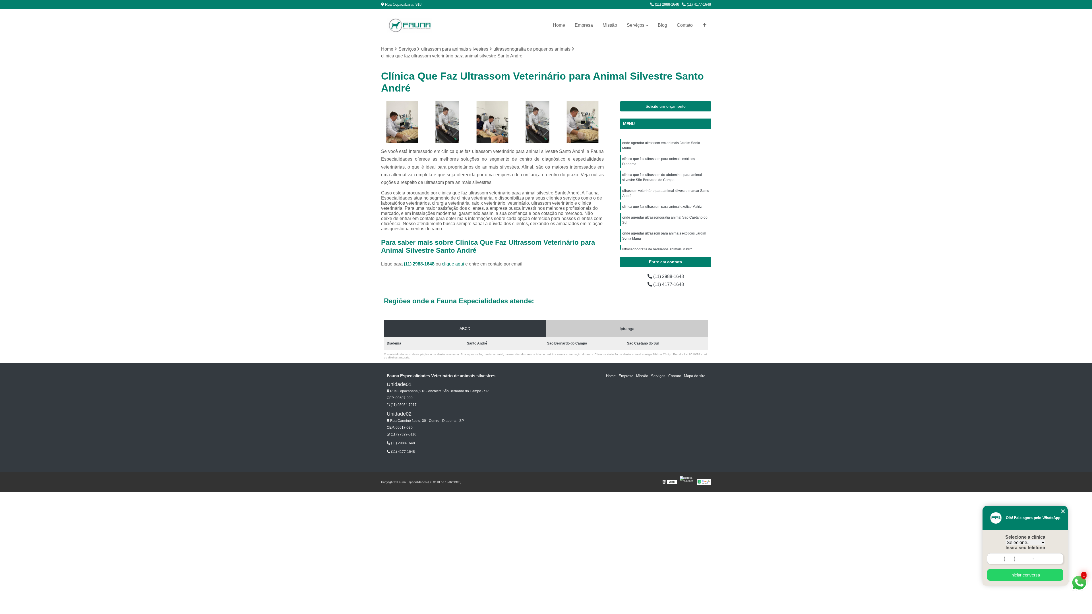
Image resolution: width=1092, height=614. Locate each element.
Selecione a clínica (1025, 537)
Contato (685, 25)
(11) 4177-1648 (698, 4)
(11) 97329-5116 (403, 434)
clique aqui (453, 264)
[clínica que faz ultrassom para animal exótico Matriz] (402, 122)
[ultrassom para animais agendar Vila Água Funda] (537, 122)
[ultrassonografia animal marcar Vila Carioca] (492, 122)
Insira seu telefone (1025, 547)
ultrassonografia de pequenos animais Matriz (657, 249)
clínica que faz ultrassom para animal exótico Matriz (662, 207)
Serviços (635, 25)
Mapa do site (694, 376)
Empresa (584, 25)
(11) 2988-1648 (666, 4)
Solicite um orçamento (666, 106)
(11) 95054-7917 (403, 405)
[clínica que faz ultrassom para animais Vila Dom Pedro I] (582, 122)
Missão (610, 25)
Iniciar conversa (1025, 574)
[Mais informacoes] (704, 25)
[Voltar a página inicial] (409, 25)
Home (559, 25)
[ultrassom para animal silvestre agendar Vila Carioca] (447, 122)
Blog (662, 25)
